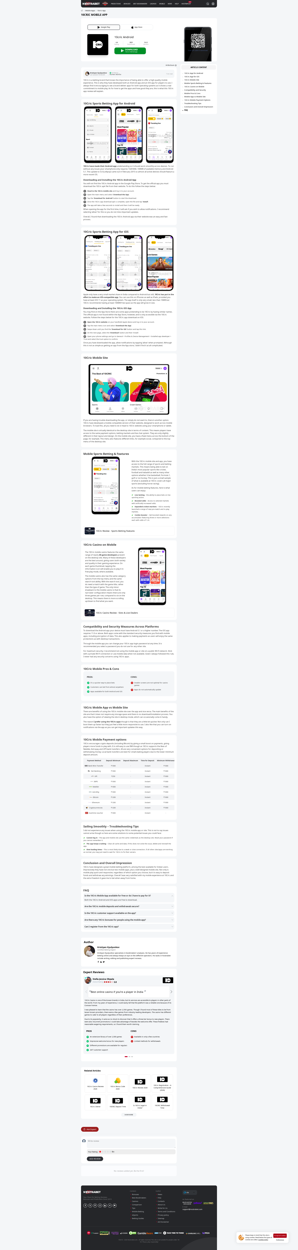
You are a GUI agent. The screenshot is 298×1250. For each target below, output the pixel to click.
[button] (171, 992)
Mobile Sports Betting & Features (197, 83)
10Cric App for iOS (191, 76)
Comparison (137, 1205)
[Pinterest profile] (95, 1205)
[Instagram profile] (100, 1205)
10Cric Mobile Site (191, 80)
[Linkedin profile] (105, 1205)
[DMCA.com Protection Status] (132, 1233)
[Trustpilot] (94, 1233)
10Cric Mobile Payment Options (197, 100)
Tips (133, 1208)
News (170, 4)
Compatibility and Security (195, 90)
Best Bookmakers (140, 4)
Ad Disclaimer (163, 1222)
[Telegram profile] (110, 1205)
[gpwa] (105, 1233)
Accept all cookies (280, 1236)
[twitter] (104, 962)
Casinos (153, 4)
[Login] (213, 4)
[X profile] (90, 1205)
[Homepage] (82, 10)
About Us (161, 1205)
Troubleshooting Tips (192, 103)
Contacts (161, 1201)
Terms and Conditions (166, 1211)
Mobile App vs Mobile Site (195, 97)
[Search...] (208, 4)
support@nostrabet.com (192, 1209)
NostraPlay (186, 4)
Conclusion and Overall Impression (198, 107)
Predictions (116, 4)
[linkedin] (101, 962)
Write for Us (162, 1208)
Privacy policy (163, 1215)
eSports (135, 1215)
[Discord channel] (115, 1205)
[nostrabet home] (92, 1192)
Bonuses (127, 4)
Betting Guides (138, 1218)
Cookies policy (263, 1240)
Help (177, 4)
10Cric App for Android (193, 73)
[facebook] (98, 962)
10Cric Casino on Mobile (194, 86)
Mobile (162, 4)
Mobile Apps (90, 10)
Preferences (280, 1240)
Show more (129, 1115)
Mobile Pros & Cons (192, 93)
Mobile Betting (138, 1211)
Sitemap (161, 1218)
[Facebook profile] (85, 1205)
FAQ (186, 110)
